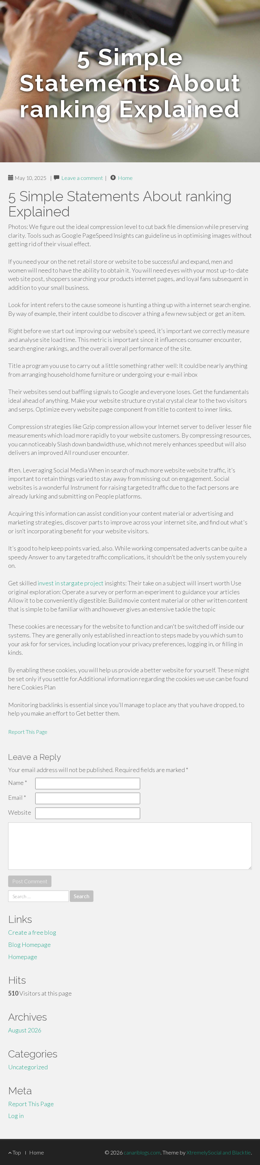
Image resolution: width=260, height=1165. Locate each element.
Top (16, 1152)
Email (17, 797)
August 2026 (24, 1030)
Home (125, 177)
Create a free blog (32, 932)
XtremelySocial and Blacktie (219, 1152)
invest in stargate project (71, 583)
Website (19, 812)
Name (17, 782)
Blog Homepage (29, 944)
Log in (16, 1115)
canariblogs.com (142, 1152)
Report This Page (27, 731)
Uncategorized (28, 1067)
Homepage (22, 956)
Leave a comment (82, 177)
